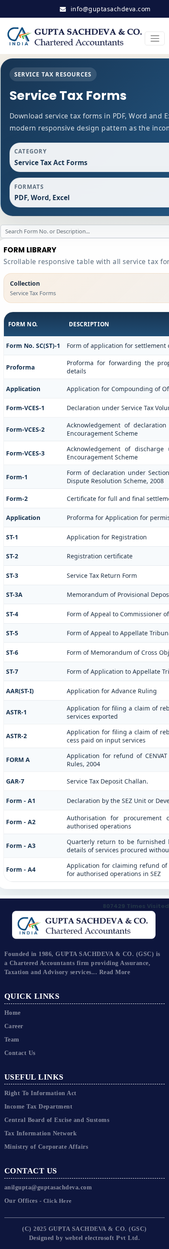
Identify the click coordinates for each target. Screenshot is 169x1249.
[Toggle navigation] (155, 39)
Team (12, 1039)
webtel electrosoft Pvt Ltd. (102, 1238)
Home (12, 1013)
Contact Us (20, 1053)
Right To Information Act (40, 1093)
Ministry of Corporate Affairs (46, 1147)
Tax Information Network (40, 1133)
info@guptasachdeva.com (109, 9)
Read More (114, 972)
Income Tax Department (38, 1106)
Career (13, 1026)
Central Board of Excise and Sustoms (57, 1120)
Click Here (57, 1201)
